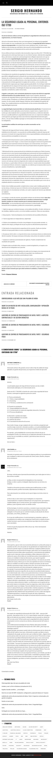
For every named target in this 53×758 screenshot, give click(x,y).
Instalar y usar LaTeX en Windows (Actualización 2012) (17, 686)
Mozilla (5, 742)
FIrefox (25, 733)
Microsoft (44, 739)
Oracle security (40, 742)
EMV (45, 730)
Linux (20, 739)
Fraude (46, 733)
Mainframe (28, 739)
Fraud (40, 733)
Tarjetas (5, 748)
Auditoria (5, 730)
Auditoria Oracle (15, 730)
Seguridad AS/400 (37, 745)
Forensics (33, 733)
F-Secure (5, 733)
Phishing (11, 745)
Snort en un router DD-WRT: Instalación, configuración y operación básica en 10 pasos (25, 306)
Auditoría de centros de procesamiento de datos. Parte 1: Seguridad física (25, 335)
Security (18, 745)
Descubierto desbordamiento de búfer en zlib (39, 284)
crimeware (38, 730)
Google (5, 736)
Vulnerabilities (33, 748)
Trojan (12, 748)
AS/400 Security (33, 726)
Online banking (19, 742)
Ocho (3, 707)
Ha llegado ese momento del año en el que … (14, 711)
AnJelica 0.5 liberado (9, 284)
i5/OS (17, 736)
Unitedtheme (37, 755)
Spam (45, 745)
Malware (36, 739)
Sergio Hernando (26, 10)
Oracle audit (30, 742)
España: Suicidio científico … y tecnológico (13, 689)
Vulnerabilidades (22, 748)
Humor (11, 736)
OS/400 (4, 745)
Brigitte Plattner (11, 539)
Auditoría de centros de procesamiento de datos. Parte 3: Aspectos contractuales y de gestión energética (25, 316)
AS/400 (24, 726)
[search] (6, 3)
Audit (41, 726)
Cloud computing (28, 730)
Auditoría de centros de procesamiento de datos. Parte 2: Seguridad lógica (25, 325)
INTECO (41, 736)
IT (16, 739)
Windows (43, 748)
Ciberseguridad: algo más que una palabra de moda (20, 298)
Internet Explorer (8, 739)
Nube (11, 742)
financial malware (15, 733)
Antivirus (17, 726)
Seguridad (10, 32)
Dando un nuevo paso (8, 701)
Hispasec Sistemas (11, 274)
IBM (22, 736)
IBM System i (33, 736)
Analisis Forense (7, 726)
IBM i (26, 736)
